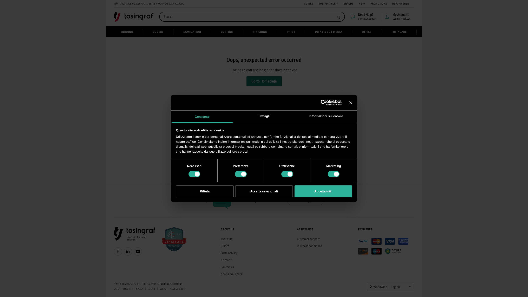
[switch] (241, 174)
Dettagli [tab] (264, 116)
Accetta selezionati (264, 191)
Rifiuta (205, 191)
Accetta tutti (323, 191)
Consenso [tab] (202, 116)
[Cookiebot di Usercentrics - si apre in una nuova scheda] (324, 102)
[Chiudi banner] (350, 102)
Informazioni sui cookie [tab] (326, 116)
